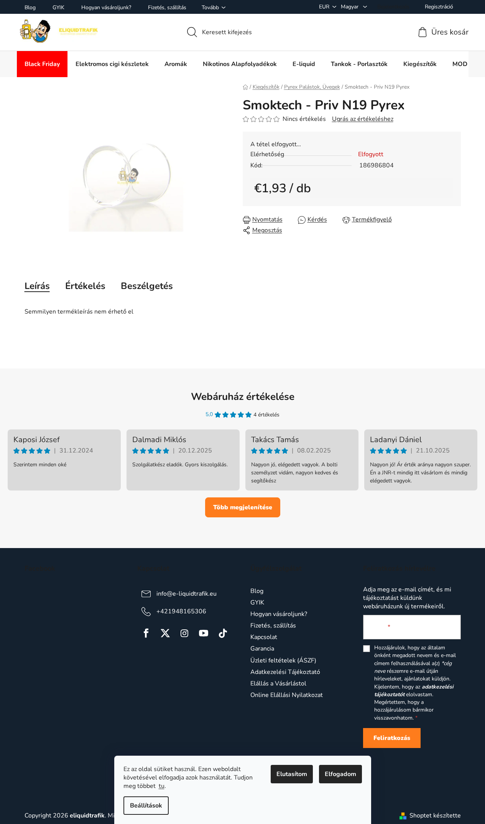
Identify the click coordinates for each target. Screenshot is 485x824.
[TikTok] (223, 633)
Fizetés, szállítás (167, 7)
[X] (165, 633)
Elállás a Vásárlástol (278, 683)
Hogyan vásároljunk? (106, 7)
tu (161, 786)
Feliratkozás (391, 738)
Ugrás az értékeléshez (362, 119)
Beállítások (146, 805)
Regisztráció (439, 6)
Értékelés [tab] (85, 286)
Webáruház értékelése (242, 396)
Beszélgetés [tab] (147, 286)
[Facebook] (146, 633)
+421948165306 (181, 611)
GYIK (58, 7)
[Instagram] (184, 633)
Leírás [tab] (37, 286)
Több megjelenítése (242, 507)
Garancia (262, 648)
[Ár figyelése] (367, 220)
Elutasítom (291, 774)
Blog (30, 7)
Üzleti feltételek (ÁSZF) (283, 660)
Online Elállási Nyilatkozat (286, 695)
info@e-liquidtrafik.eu (186, 594)
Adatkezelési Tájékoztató (285, 672)
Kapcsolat (263, 637)
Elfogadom (340, 774)
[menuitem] (42, 64)
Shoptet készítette (435, 815)
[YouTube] (203, 633)
